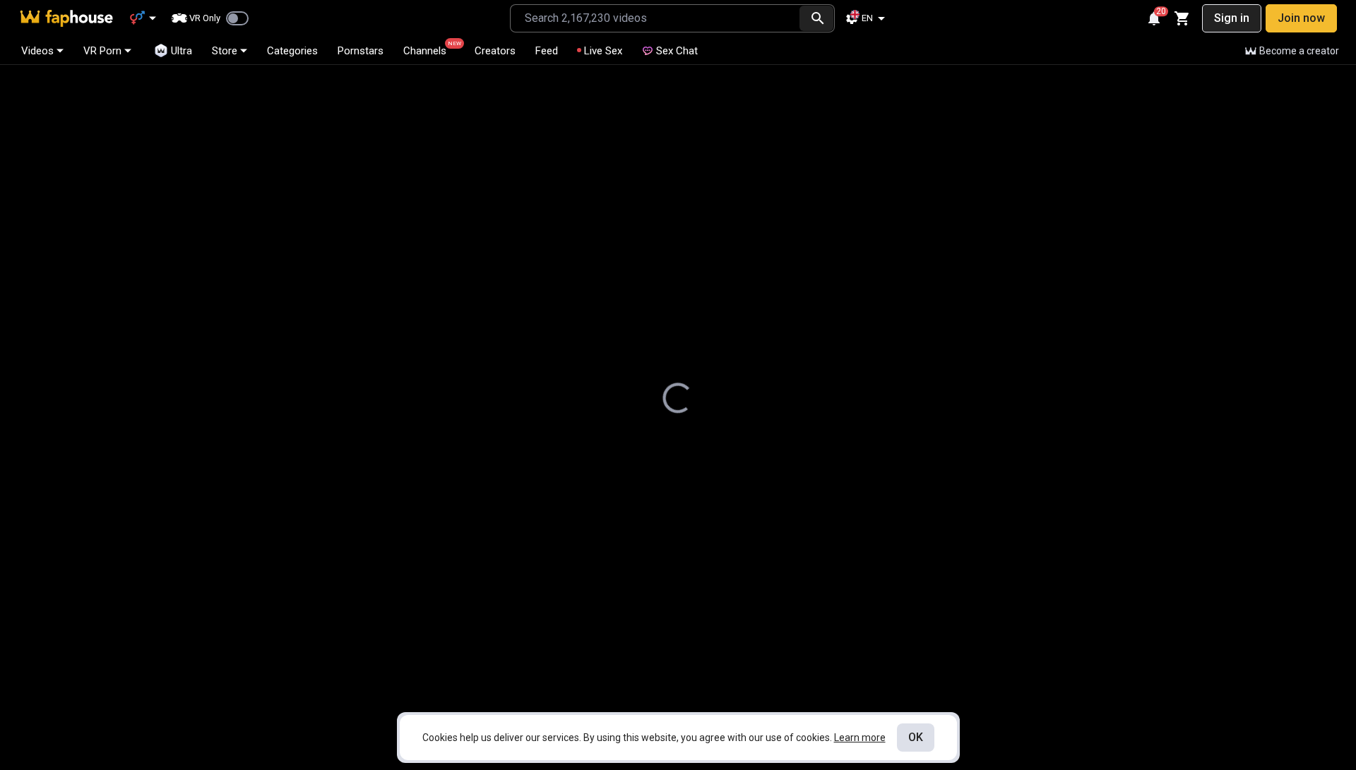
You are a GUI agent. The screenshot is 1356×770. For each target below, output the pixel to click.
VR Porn (102, 50)
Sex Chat (677, 50)
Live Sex (603, 50)
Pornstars (360, 50)
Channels (431, 48)
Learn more (860, 737)
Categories (292, 50)
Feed (546, 50)
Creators (495, 50)
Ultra (181, 50)
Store (224, 50)
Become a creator (1299, 50)
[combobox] (655, 18)
